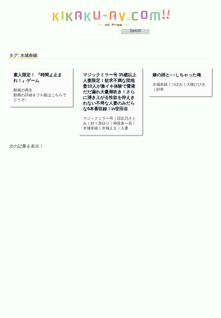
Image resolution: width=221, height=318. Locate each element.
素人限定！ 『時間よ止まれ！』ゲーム (37, 77)
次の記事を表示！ (26, 146)
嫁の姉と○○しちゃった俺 (177, 74)
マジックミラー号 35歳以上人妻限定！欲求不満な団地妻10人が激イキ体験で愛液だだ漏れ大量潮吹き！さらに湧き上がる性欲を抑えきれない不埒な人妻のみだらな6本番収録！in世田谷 (109, 91)
